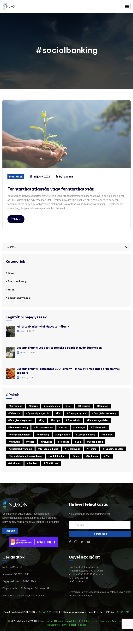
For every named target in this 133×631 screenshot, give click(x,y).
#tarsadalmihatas (48, 449)
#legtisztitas (62, 434)
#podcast (63, 441)
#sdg (78, 441)
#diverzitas (84, 406)
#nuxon (30, 441)
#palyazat (46, 441)
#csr (69, 406)
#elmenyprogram (76, 413)
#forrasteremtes (43, 427)
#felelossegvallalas (98, 420)
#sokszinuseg (95, 441)
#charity (33, 406)
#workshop (14, 463)
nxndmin (68, 176)
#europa (55, 420)
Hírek (19, 176)
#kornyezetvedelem (19, 434)
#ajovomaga (15, 406)
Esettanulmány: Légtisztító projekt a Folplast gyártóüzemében (59, 347)
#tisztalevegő (72, 449)
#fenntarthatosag (18, 427)
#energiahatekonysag (104, 413)
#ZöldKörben (51, 463)
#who (107, 456)
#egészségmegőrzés (37, 413)
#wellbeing (92, 456)
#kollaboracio (98, 427)
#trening (91, 449)
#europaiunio (73, 420)
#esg (41, 420)
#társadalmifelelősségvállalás (25, 456)
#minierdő (107, 434)
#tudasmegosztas (113, 449)
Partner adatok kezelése (73, 624)
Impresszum (46, 621)
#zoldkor (32, 463)
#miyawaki (14, 441)
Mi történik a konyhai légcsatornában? (43, 326)
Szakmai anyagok (19, 297)
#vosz (75, 456)
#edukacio (14, 413)
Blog (12, 176)
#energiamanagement (20, 420)
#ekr (58, 413)
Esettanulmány (17, 281)
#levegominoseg (85, 434)
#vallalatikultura (57, 456)
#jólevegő (79, 427)
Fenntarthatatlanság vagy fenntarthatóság (50, 189)
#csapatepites (52, 406)
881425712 (123, 612)
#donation (102, 406)
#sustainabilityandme (20, 449)
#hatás (63, 427)
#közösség (42, 434)
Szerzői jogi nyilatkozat (67, 621)
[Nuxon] (10, 6)
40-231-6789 (50, 612)
